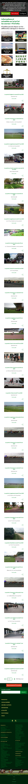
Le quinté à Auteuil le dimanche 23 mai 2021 (14, 243)
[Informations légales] (7, 72)
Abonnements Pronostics (14, 685)
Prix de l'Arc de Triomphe (19, 745)
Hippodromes (4, 707)
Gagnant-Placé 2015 (4, 760)
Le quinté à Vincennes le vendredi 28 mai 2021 (14, 119)
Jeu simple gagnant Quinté (5, 729)
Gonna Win (3, 758)
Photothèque (4, 713)
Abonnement (18, 753)
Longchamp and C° (18, 729)
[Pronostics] (21, 36)
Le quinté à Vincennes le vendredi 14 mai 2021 (14, 468)
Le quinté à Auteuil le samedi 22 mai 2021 (14, 268)
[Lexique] (21, 60)
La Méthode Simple (4, 766)
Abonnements (3, 730)
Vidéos (16, 766)
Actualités (4, 710)
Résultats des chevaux (4, 739)
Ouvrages (21, 52)
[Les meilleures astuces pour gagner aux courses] (7, 36)
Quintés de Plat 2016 (4, 751)
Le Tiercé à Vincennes (4, 757)
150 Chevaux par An (18, 724)
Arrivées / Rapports (6, 705)
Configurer (23, 13)
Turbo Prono (3, 727)
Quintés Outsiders (18, 728)
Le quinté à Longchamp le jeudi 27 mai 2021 (14, 144)
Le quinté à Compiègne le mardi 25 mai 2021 (14, 194)
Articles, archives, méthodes (7, 39)
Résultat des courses (7, 51)
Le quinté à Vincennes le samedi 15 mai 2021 (14, 443)
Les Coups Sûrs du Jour (5, 734)
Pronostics (21, 40)
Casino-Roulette (18, 746)
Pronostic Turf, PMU (18, 764)
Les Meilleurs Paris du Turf (19, 735)
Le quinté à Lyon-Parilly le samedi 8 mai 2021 (14, 618)
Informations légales (7, 75)
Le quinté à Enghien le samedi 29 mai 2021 (14, 94)
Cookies (11, 10)
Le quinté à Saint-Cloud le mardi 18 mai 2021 (14, 368)
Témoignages (7, 64)
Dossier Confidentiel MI (19, 731)
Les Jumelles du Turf (4, 747)
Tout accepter (6, 13)
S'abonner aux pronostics (6, 732)
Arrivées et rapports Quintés (20, 743)
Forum (3, 715)
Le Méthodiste (3, 735)
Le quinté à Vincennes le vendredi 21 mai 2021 (14, 293)
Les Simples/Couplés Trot (5, 754)
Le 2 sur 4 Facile (3, 765)
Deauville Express (18, 727)
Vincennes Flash (18, 738)
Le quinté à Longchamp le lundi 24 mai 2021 (14, 219)
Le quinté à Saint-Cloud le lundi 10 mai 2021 (14, 567)
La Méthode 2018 (4, 753)
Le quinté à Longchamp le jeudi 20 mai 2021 (14, 318)
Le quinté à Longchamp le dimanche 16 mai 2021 (14, 417)
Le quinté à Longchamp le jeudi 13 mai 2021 (14, 493)
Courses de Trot (18, 761)
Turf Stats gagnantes (4, 759)
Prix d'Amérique (18, 747)
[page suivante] (14, 679)
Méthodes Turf (4, 741)
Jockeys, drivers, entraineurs (20, 757)
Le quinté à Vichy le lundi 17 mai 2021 (14, 393)
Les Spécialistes (3, 756)
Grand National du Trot (19, 744)
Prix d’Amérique (18, 765)
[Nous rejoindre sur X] (15, 720)
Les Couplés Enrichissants (19, 733)
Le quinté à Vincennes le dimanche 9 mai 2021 (14, 593)
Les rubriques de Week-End (5, 745)
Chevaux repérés (5, 702)
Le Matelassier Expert (19, 726)
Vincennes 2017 (3, 761)
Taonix (14, 776)
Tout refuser (14, 13)
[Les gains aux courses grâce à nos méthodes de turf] (21, 48)
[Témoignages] (7, 60)
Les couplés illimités (4, 744)
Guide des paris (18, 750)
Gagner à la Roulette (19, 725)
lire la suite (14, 98)
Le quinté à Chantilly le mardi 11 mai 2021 (14, 542)
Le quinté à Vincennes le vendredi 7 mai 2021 (14, 644)
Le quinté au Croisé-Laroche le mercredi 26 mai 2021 (14, 168)
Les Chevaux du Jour (4, 726)
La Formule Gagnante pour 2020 (6, 762)
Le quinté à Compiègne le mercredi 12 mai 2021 (14, 518)
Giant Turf (17, 734)
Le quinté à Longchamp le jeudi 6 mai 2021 (14, 668)
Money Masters (3, 764)
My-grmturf (3, 743)
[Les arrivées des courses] (7, 48)
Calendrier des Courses (19, 749)
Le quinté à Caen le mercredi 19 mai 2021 (14, 343)
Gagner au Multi (18, 736)
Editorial (16, 748)
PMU (16, 758)
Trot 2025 (2, 746)
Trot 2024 (2, 750)
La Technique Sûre (4, 752)
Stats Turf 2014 (18, 730)
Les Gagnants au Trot (19, 732)
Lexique (21, 64)
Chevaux (16, 759)
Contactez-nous (18, 751)
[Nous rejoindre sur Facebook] (12, 720)
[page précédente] (5, 679)
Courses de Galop (18, 760)
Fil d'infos (17, 741)
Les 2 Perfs (2, 767)
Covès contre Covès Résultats (6, 763)
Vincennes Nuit (17, 737)
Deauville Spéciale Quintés (5, 755)
